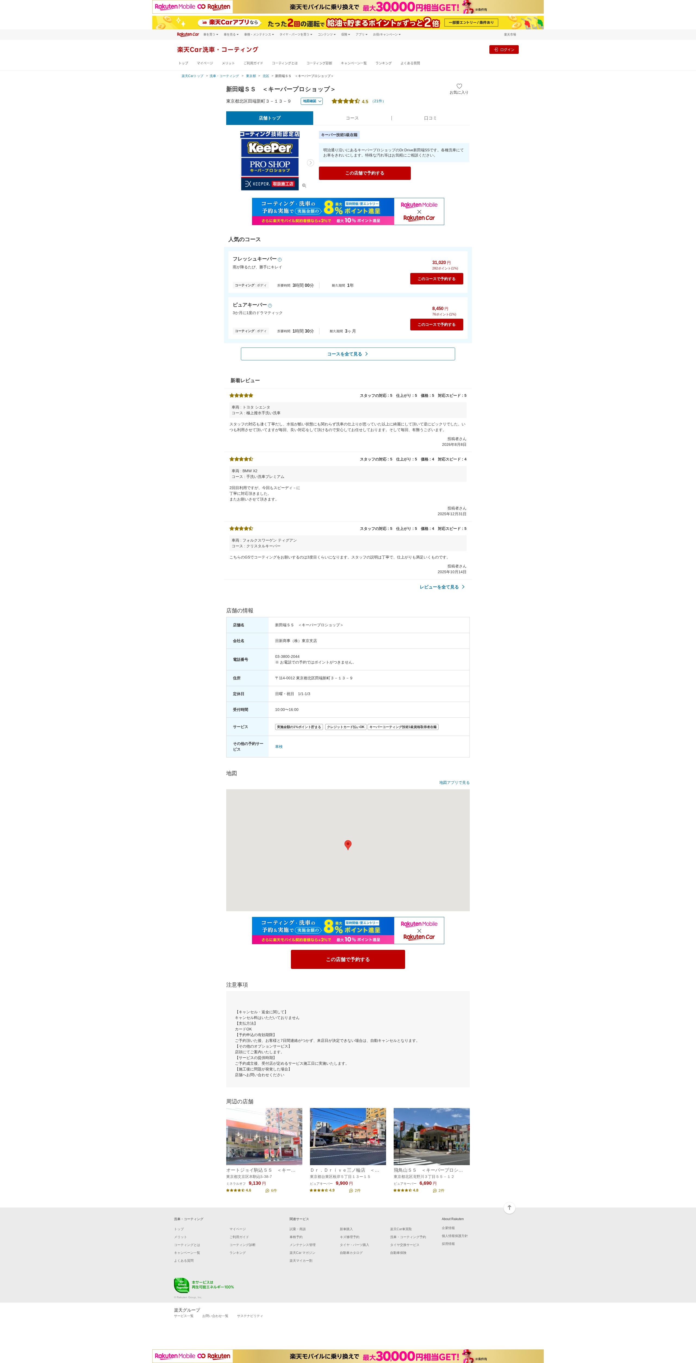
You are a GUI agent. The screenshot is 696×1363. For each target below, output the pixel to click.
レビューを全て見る (439, 587)
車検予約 (296, 1237)
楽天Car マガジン (302, 1253)
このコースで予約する (437, 279)
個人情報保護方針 (455, 1236)
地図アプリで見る (454, 782)
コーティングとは (285, 63)
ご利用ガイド (253, 63)
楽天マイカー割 (301, 1261)
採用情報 (448, 1244)
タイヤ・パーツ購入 (354, 1245)
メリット (228, 63)
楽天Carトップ (192, 76)
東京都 (251, 76)
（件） (378, 101)
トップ (183, 63)
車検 (279, 746)
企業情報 (448, 1228)
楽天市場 (510, 34)
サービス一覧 (184, 1316)
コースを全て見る (344, 354)
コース (352, 118)
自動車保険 (398, 1253)
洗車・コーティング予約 (408, 1237)
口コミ (430, 118)
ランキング (383, 63)
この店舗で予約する (364, 173)
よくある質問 (410, 63)
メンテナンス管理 (303, 1245)
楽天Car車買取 (401, 1229)
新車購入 (346, 1229)
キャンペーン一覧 (354, 63)
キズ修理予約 (349, 1237)
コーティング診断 (319, 63)
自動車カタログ (351, 1253)
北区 (266, 76)
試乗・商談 (298, 1229)
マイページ (205, 63)
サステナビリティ (250, 1316)
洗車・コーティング (224, 76)
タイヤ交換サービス (405, 1245)
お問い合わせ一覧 (215, 1316)
